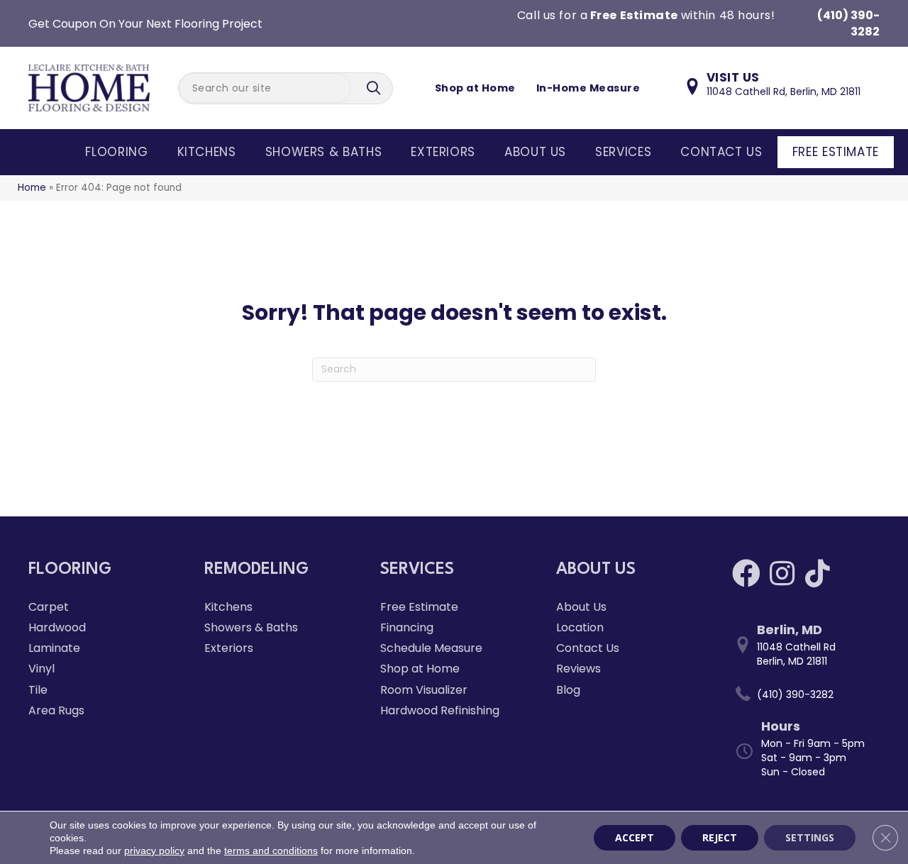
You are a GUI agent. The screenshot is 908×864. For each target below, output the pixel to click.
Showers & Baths (323, 151)
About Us (535, 151)
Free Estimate (835, 151)
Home (32, 187)
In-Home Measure (588, 88)
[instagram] (782, 573)
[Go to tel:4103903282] (806, 694)
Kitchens (206, 151)
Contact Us (721, 151)
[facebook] (746, 573)
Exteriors (443, 151)
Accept (634, 837)
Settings (809, 837)
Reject (719, 837)
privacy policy (154, 850)
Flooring (116, 151)
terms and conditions (271, 850)
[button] (375, 88)
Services (623, 151)
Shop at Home (475, 88)
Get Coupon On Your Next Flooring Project (145, 24)
